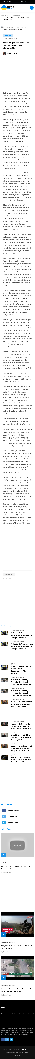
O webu (27, 1052)
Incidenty (12, 1014)
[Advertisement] (17, 74)
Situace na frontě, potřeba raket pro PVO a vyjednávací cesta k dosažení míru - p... (21, 759)
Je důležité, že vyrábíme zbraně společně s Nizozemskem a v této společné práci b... (22, 635)
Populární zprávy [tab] (18, 626)
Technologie (16, 15)
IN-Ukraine (4, 15)
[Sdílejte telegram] (10, 578)
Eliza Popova (13, 53)
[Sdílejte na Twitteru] (6, 578)
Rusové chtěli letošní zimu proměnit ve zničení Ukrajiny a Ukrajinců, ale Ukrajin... (21, 737)
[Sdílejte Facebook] (3, 578)
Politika (19, 1014)
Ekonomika (26, 1014)
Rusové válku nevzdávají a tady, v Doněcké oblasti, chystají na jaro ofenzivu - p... (21, 682)
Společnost (4, 1014)
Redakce (17, 1055)
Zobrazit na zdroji (9, 574)
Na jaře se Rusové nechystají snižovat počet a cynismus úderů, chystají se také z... (21, 704)
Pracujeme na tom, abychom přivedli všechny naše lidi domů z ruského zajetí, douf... (21, 726)
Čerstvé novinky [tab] (6, 626)
